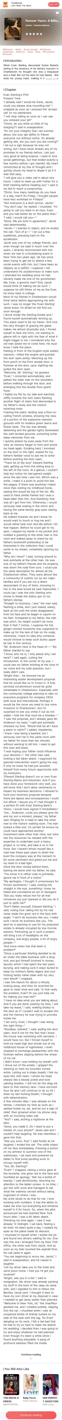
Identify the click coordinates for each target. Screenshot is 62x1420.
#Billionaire (8, 49)
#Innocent (7, 54)
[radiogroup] (33, 33)
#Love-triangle (31, 49)
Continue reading (31, 1415)
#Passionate (48, 52)
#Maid (18, 49)
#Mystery (21, 52)
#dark (31, 52)
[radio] (27, 33)
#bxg (38, 52)
